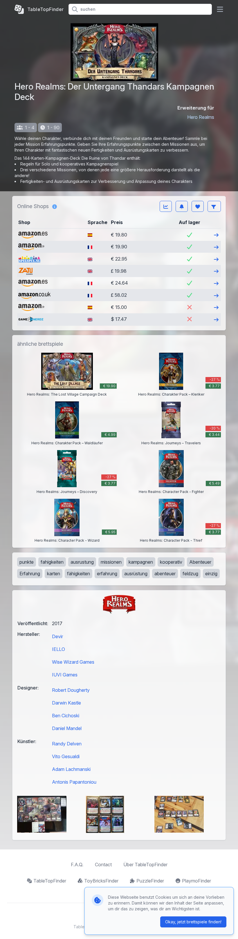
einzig (211, 573)
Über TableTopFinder (145, 864)
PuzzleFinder (150, 881)
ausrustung (82, 562)
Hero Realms (200, 117)
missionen (111, 562)
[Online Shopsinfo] (54, 206)
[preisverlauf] (166, 206)
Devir (57, 636)
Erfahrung (29, 573)
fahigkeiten (52, 562)
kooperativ (171, 562)
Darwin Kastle (66, 703)
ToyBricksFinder (101, 881)
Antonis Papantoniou (74, 782)
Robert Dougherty (71, 690)
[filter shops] (214, 206)
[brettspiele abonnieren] (182, 206)
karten (53, 573)
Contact (103, 864)
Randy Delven (67, 744)
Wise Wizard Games (73, 662)
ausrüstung (135, 573)
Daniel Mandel (67, 728)
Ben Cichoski (65, 715)
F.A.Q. (77, 864)
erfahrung (107, 573)
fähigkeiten (78, 573)
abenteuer (165, 573)
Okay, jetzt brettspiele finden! (193, 921)
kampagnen (141, 562)
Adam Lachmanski (71, 769)
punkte (26, 562)
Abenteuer (200, 562)
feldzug (190, 573)
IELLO (58, 649)
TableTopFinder (49, 881)
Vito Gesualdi (66, 756)
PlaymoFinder (196, 881)
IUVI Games (64, 675)
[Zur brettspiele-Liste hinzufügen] (198, 206)
